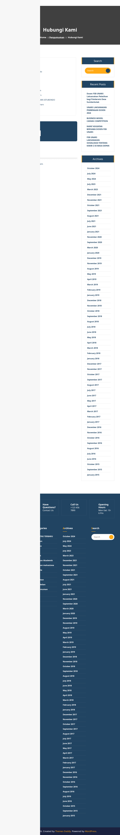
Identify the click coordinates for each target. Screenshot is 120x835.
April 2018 (91, 342)
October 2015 (93, 464)
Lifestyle (38, 570)
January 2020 (93, 253)
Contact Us (48, 510)
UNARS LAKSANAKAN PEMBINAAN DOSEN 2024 (97, 110)
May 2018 (91, 337)
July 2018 (91, 327)
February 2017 (93, 416)
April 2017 (91, 406)
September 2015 (94, 469)
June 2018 (91, 332)
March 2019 (92, 284)
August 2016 (93, 448)
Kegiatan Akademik (43, 560)
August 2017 (93, 385)
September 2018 (94, 316)
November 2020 (94, 237)
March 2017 (92, 411)
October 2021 (93, 205)
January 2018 (93, 358)
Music (37, 575)
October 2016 (93, 438)
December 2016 (94, 427)
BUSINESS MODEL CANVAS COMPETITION (97, 119)
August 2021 (93, 216)
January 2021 (93, 231)
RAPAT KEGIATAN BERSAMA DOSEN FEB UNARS (97, 129)
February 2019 (93, 290)
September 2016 (94, 443)
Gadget (37, 555)
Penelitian (39, 579)
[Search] (108, 71)
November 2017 (94, 369)
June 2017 (91, 395)
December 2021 (94, 194)
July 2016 (91, 453)
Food (36, 551)
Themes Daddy (63, 831)
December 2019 (94, 258)
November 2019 (94, 263)
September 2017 (94, 379)
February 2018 (93, 353)
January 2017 (93, 422)
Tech (36, 599)
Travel (37, 603)
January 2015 (93, 475)
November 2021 (94, 200)
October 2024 (93, 168)
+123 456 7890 (75, 509)
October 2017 (93, 374)
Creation (38, 541)
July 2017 (91, 390)
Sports (37, 594)
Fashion (38, 546)
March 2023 (92, 189)
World (37, 608)
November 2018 (94, 305)
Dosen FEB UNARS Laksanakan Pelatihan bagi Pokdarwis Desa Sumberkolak (97, 97)
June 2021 (91, 226)
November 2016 (94, 432)
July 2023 (91, 184)
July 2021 (91, 221)
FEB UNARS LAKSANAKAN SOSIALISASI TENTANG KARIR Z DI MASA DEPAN (98, 141)
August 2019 (93, 268)
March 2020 (92, 247)
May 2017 (91, 401)
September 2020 (94, 242)
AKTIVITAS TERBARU (43, 536)
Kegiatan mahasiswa (44, 565)
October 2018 (93, 311)
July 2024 (91, 173)
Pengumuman (56, 37)
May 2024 (91, 179)
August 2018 (93, 321)
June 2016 (91, 459)
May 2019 (91, 274)
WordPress (90, 831)
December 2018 (94, 300)
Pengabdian (39, 584)
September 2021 (94, 210)
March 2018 (92, 348)
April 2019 (91, 279)
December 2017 (94, 364)
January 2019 (93, 295)
